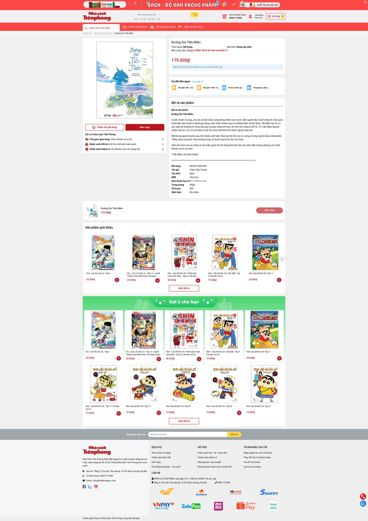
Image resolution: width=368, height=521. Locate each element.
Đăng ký (234, 434)
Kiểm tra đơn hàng (193, 26)
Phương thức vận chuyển (209, 462)
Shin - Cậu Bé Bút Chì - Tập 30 (219, 406)
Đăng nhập (258, 18)
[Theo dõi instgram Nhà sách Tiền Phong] (96, 486)
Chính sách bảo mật (161, 457)
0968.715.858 (235, 18)
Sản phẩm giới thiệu (99, 227)
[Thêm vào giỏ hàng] (117, 280)
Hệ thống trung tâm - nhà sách (166, 466)
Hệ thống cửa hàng (165, 26)
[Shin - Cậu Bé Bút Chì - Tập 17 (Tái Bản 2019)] (103, 384)
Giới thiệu (156, 462)
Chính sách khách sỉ (207, 457)
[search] (195, 14)
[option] (124, 80)
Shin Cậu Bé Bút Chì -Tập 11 (261, 273)
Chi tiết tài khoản (252, 462)
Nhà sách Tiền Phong (112, 518)
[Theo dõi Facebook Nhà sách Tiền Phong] (84, 486)
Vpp (158, 19)
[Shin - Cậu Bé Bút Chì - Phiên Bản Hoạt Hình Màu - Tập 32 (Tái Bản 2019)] (184, 252)
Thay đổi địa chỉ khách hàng (257, 457)
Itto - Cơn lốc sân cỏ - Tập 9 (98, 273)
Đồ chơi (143, 19)
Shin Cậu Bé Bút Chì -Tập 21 (138, 406)
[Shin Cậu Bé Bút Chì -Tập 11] (265, 252)
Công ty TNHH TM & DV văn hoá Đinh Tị (207, 50)
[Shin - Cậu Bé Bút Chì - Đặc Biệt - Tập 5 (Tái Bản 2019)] (225, 252)
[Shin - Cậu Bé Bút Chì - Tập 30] (224, 384)
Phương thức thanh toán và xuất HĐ (215, 466)
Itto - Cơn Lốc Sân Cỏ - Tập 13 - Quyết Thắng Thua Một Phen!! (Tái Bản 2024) (143, 276)
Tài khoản (259, 15)
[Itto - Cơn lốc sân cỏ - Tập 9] (103, 252)
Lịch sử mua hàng (252, 466)
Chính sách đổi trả (138, 26)
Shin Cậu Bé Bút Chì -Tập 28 (178, 406)
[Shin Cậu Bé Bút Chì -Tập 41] (264, 384)
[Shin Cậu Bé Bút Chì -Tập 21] (143, 384)
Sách (136, 19)
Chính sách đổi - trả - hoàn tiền (212, 453)
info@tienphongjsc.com (104, 480)
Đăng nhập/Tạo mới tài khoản (258, 453)
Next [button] (282, 259)
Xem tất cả (184, 288)
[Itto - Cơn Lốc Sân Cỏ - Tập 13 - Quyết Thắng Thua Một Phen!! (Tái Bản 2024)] (144, 252)
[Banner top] (184, 5)
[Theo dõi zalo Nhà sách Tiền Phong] (90, 486)
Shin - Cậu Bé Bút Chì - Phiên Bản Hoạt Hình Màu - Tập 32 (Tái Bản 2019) (182, 276)
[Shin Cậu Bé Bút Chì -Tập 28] (184, 384)
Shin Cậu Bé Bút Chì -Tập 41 (258, 406)
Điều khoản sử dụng (161, 453)
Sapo (137, 518)
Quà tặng (151, 19)
